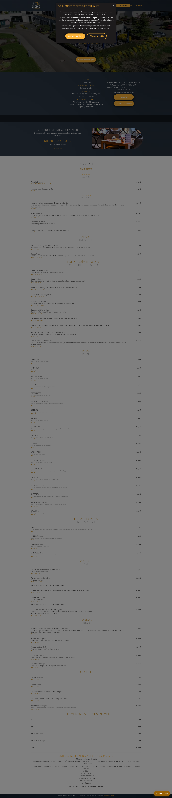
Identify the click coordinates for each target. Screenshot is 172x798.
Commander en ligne (75, 36)
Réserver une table (97, 36)
